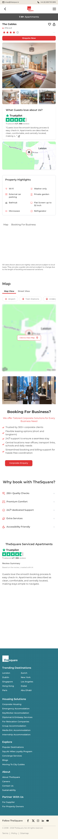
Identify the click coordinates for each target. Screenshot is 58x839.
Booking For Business (23, 224)
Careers (6, 781)
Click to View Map (27, 338)
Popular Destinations (13, 747)
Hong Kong (8, 686)
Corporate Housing (11, 704)
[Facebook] (28, 820)
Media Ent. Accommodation (16, 730)
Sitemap (24, 833)
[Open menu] (54, 9)
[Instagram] (38, 820)
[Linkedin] (42, 820)
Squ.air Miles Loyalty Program (17, 751)
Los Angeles (27, 681)
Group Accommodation (14, 726)
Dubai (24, 686)
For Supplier (8, 802)
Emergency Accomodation (16, 708)
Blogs (5, 760)
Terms (5, 833)
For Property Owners (13, 806)
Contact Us (7, 786)
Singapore (7, 681)
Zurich (24, 673)
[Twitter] (33, 820)
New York (26, 677)
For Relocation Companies (15, 721)
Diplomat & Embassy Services (17, 717)
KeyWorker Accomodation (15, 713)
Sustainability (9, 790)
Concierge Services (12, 756)
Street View (24, 291)
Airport (11, 299)
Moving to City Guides (13, 764)
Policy (14, 833)
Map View (9, 291)
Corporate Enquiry (18, 463)
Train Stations (32, 299)
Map (5, 224)
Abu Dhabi (26, 690)
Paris (4, 690)
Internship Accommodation (16, 734)
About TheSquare (11, 777)
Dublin (5, 677)
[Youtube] (47, 820)
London (6, 673)
